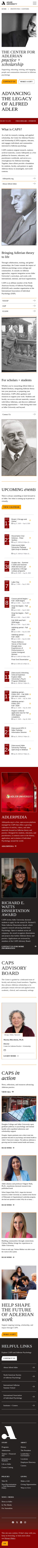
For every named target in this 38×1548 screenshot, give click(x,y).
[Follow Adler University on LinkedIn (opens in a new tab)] (21, 1522)
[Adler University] (9, 3)
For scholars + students (26, 121)
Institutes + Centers (20, 9)
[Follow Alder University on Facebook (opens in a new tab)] (13, 1522)
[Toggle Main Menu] (34, 3)
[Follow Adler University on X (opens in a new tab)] (17, 1522)
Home (4, 9)
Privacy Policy (10, 1538)
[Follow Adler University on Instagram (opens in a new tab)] (25, 1522)
